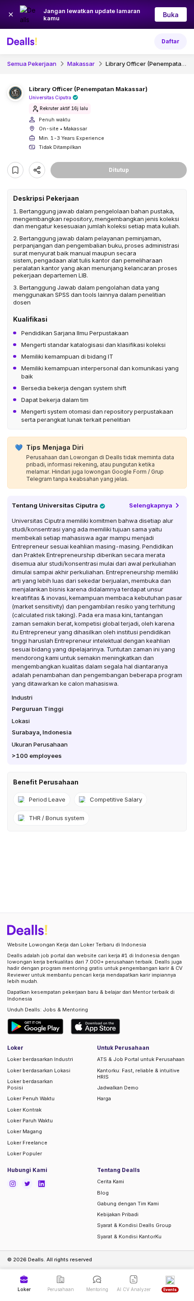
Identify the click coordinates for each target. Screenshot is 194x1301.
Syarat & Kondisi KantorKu (129, 1236)
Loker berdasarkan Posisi (30, 1084)
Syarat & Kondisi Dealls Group (134, 1225)
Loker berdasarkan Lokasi (38, 1070)
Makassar (81, 63)
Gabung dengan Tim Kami (128, 1203)
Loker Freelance (27, 1143)
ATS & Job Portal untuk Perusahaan (141, 1059)
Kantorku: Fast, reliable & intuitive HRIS (138, 1073)
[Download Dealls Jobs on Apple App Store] (95, 1026)
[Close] (10, 14)
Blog (103, 1193)
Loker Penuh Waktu (31, 1098)
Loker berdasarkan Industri (40, 1059)
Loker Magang (24, 1131)
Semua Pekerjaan (31, 63)
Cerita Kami (110, 1181)
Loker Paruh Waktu (30, 1120)
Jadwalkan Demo (118, 1087)
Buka (171, 14)
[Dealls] (23, 41)
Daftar (171, 41)
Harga (104, 1098)
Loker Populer (24, 1153)
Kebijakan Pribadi (118, 1214)
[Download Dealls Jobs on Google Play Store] (35, 1026)
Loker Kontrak (24, 1110)
